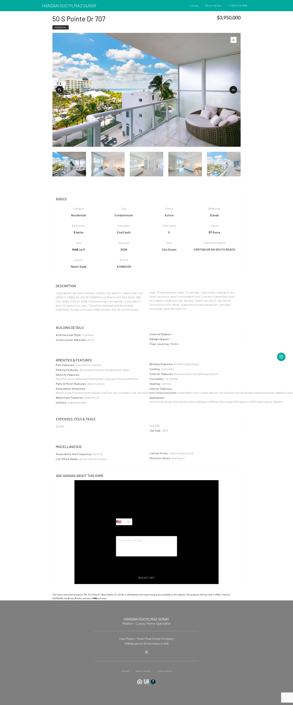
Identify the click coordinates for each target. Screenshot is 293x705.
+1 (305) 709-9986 (237, 5)
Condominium (124, 215)
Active (169, 215)
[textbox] (124, 521)
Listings (193, 5)
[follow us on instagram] (146, 652)
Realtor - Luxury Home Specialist (146, 623)
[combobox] (124, 521)
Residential (60, 27)
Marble (174, 343)
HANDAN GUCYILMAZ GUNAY (69, 5)
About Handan (213, 5)
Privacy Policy (148, 569)
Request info (146, 577)
